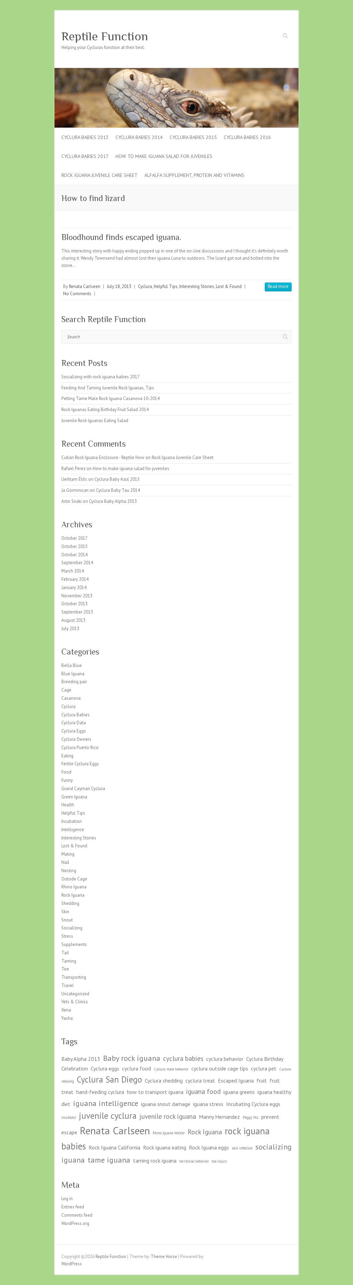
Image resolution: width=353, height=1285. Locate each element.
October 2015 (74, 546)
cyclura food (136, 1068)
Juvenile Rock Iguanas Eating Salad (94, 421)
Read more (278, 286)
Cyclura (145, 286)
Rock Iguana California (114, 1147)
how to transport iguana (155, 1091)
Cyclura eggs (105, 1068)
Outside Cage (74, 879)
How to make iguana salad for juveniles (163, 156)
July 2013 (70, 628)
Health (67, 805)
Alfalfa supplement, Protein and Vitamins (194, 175)
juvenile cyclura (108, 1115)
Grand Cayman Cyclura (83, 788)
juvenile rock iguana (167, 1116)
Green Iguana (74, 797)
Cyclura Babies (75, 715)
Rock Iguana (72, 895)
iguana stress (208, 1103)
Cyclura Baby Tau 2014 (118, 490)
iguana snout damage (165, 1103)
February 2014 (75, 579)
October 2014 (74, 555)
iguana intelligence (105, 1103)
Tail (65, 953)
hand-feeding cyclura (100, 1091)
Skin (65, 912)
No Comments (77, 294)
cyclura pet (263, 1068)
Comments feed (76, 1215)
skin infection (242, 1148)
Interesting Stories (196, 286)
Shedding (70, 903)
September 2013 (77, 612)
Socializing (71, 928)
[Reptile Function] (176, 71)
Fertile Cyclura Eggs (80, 764)
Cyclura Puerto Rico (80, 747)
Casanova (71, 698)
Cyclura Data (73, 723)
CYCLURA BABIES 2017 (85, 156)
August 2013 (73, 620)
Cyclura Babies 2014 (139, 137)
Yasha (67, 1018)
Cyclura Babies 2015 (193, 137)
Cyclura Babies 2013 (85, 137)
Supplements (74, 944)
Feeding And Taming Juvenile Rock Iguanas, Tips (107, 388)
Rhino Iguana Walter (169, 1132)
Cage (66, 690)
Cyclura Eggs (73, 731)
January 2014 (74, 587)
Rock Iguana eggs (209, 1147)
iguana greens (239, 1091)
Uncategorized (75, 994)
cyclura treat (200, 1080)
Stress (67, 936)
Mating (67, 854)
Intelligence (72, 830)
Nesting (68, 871)
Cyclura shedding (164, 1080)
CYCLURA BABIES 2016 (247, 137)
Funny (67, 780)
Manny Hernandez (219, 1116)
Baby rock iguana (131, 1058)
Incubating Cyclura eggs (253, 1103)
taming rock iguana (154, 1160)
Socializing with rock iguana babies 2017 (100, 377)
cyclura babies (183, 1058)
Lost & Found (229, 286)
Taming (68, 961)
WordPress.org (75, 1223)
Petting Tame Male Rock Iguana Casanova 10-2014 (110, 398)
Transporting (73, 977)
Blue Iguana (72, 674)
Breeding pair (74, 682)
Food (66, 772)
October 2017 (74, 538)
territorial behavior (194, 1161)
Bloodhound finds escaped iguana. (121, 237)
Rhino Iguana (74, 887)
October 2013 (74, 604)
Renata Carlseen (84, 286)
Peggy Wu (251, 1117)
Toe (65, 969)
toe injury (219, 1161)
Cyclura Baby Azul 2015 (117, 479)
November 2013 (76, 596)
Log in (67, 1199)
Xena (66, 1010)
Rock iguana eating (164, 1147)
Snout (67, 920)
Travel (67, 985)
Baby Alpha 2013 (80, 1058)
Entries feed (72, 1207)
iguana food (203, 1091)
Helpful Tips (166, 286)
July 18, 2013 (119, 286)
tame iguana (109, 1160)
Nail (65, 862)
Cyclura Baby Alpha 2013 (113, 501)
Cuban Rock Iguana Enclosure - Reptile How (102, 457)
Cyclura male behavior (171, 1069)
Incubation (71, 821)
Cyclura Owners (76, 739)
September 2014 (77, 563)
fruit (261, 1080)
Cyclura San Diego (109, 1079)
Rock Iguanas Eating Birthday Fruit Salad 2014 (105, 409)
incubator (68, 1117)
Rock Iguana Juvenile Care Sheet (99, 175)
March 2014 (72, 571)
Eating (67, 756)
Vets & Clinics (74, 1002)
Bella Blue (71, 665)
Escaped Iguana (236, 1080)
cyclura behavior (224, 1058)
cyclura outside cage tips (219, 1068)
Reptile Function (104, 36)
